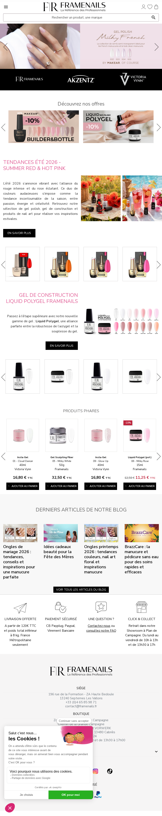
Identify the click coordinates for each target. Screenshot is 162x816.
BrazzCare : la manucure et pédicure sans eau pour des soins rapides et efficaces (141, 559)
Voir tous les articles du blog (81, 590)
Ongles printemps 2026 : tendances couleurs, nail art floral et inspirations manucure (101, 559)
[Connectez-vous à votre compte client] (143, 6)
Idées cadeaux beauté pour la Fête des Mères (59, 552)
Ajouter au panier (25, 486)
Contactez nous (99, 626)
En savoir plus (19, 233)
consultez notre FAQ (101, 631)
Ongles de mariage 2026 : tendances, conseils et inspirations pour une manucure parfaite (19, 562)
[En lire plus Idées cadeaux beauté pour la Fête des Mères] (61, 533)
